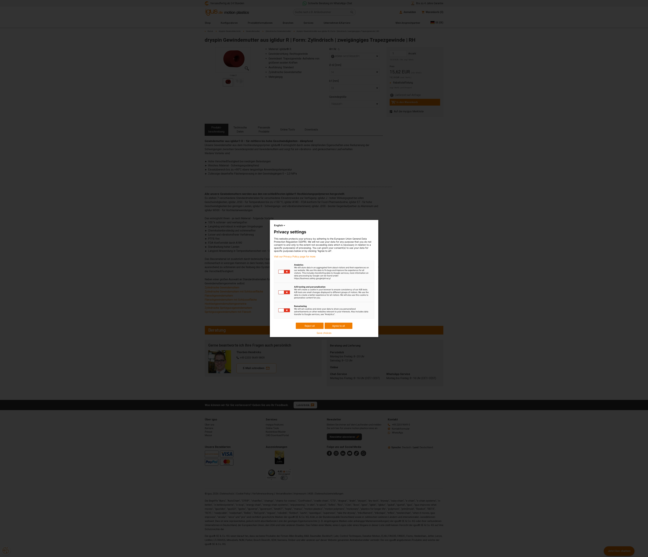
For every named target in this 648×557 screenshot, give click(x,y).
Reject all (310, 325)
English (278, 225)
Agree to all (338, 325)
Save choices (324, 333)
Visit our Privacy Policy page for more (294, 256)
